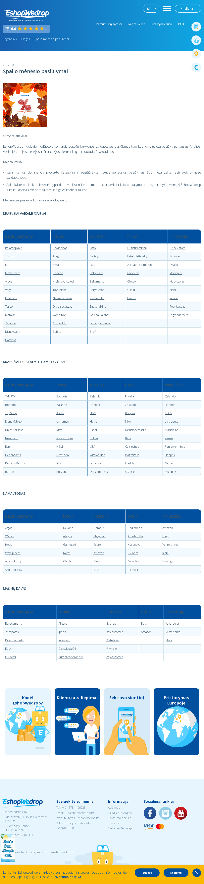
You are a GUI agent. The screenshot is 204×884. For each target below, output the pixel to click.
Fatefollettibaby (137, 256)
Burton (9, 472)
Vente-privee (170, 544)
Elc (7, 265)
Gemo (169, 463)
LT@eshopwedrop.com (80, 813)
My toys (95, 256)
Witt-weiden (97, 455)
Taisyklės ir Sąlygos (120, 813)
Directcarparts (14, 640)
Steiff (93, 332)
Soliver (94, 438)
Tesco (9, 306)
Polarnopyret (13, 248)
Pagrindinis (10, 39)
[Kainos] (196, 67)
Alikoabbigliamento (139, 265)
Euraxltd (10, 657)
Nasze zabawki (62, 298)
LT (149, 8)
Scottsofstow (13, 570)
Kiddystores (177, 281)
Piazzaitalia (132, 455)
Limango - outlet (100, 323)
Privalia (129, 396)
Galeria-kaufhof (99, 315)
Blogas (25, 39)
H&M (93, 413)
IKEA (96, 570)
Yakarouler (172, 623)
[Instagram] (165, 813)
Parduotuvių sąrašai (109, 24)
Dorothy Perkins (15, 463)
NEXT (59, 463)
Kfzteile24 (112, 640)
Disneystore (12, 332)
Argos (8, 281)
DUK (181, 24)
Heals (8, 544)
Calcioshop (132, 446)
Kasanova (134, 544)
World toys (60, 315)
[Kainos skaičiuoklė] (196, 26)
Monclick (133, 561)
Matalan (10, 315)
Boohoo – (11, 405)
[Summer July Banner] (8, 861)
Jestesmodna (64, 438)
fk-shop (111, 623)
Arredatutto (135, 536)
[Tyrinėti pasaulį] (196, 40)
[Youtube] (180, 813)
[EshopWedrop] (26, 15)
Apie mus (114, 807)
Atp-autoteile (114, 657)
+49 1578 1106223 (73, 807)
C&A (92, 446)
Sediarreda (135, 528)
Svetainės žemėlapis (121, 828)
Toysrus (10, 256)
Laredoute (171, 421)
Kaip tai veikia (136, 24)
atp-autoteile (114, 632)
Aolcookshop (13, 561)
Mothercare (12, 273)
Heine (93, 421)
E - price (133, 553)
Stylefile (130, 472)
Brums (131, 298)
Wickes (9, 536)
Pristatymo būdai (162, 24)
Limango (95, 463)
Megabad (99, 536)
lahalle (174, 298)
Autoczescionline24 (71, 657)
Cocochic (133, 273)
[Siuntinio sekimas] (196, 54)
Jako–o (94, 265)
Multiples (171, 472)
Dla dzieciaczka (63, 306)
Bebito (57, 332)
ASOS (168, 413)
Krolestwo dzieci (63, 281)
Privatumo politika (119, 818)
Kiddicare (11, 298)
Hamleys (10, 340)
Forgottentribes (175, 446)
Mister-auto (173, 632)
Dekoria (68, 528)
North (67, 553)
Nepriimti (176, 872)
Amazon (167, 528)
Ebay (165, 536)
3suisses (175, 256)
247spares (12, 632)
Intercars (64, 640)
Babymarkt (97, 281)
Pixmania (133, 570)
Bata (128, 438)
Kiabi (173, 290)
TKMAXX (10, 396)
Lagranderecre (179, 315)
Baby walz (96, 273)
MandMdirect (13, 421)
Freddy (129, 463)
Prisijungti (188, 8)
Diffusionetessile (135, 430)
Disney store (177, 248)
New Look (11, 438)
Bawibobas (60, 248)
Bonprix (95, 405)
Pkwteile (111, 648)
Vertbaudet (97, 298)
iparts (62, 632)
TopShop (11, 413)
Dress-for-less (14, 430)
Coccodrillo (60, 323)
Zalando (10, 323)
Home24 (99, 528)
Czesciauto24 (67, 648)
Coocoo (58, 273)
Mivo (59, 430)
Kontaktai (114, 823)
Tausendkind (98, 306)
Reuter (97, 544)
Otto (93, 248)
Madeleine (171, 430)
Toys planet (60, 290)
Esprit (93, 430)
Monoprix (176, 273)
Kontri (60, 413)
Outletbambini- (137, 248)
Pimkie (169, 438)
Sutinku (147, 872)
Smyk (56, 265)
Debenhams (13, 455)
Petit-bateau (177, 306)
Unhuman (62, 421)
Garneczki (69, 544)
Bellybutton (97, 290)
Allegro (57, 256)
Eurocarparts (13, 623)
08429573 (20, 830)
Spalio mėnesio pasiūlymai (51, 39)
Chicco (131, 281)
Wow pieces (13, 553)
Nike (128, 421)
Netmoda (62, 455)
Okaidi (174, 265)
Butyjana (61, 472)
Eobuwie (61, 396)
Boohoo (170, 405)
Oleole (67, 561)
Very (8, 290)
